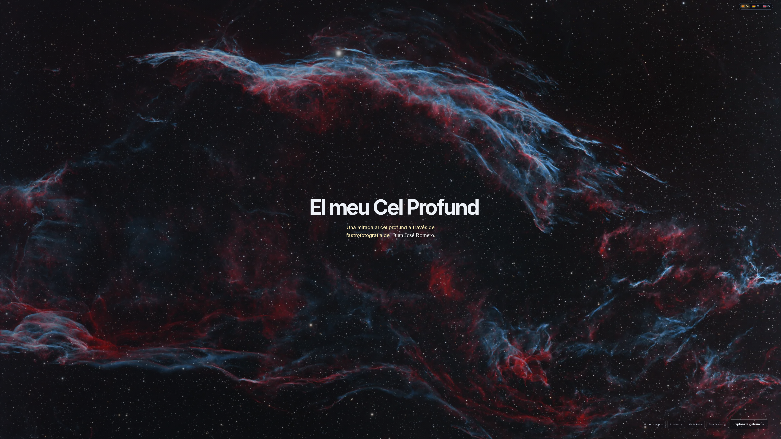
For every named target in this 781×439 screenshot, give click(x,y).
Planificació (716, 423)
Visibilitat (694, 423)
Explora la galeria (749, 424)
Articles (676, 424)
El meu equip (653, 424)
